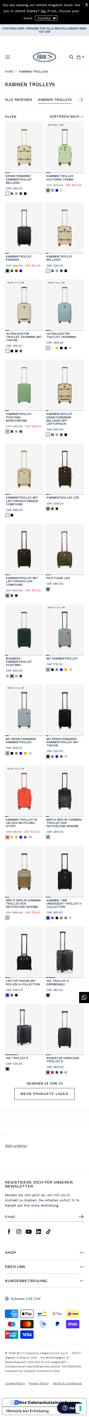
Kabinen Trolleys (55, 99)
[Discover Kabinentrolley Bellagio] (64, 227)
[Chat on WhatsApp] (84, 997)
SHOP (10, 1252)
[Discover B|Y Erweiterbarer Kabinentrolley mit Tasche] (64, 710)
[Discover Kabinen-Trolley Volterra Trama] (64, 147)
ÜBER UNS (15, 1267)
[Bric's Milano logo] (44, 57)
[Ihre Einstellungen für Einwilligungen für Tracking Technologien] (80, 1408)
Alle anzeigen (18, 99)
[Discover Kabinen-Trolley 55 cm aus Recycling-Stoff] (24, 791)
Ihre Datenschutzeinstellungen (49, 1402)
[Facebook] (9, 1232)
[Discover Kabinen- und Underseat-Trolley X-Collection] (64, 871)
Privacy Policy (39, 1383)
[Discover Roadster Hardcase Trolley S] (64, 1029)
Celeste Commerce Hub (42, 1371)
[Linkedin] (39, 1232)
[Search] (71, 57)
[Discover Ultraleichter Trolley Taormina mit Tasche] (24, 305)
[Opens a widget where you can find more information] (70, 1408)
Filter (10, 117)
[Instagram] (19, 1232)
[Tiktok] (48, 1232)
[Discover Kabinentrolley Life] (64, 469)
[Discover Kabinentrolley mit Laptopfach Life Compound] (24, 549)
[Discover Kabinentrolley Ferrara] (24, 227)
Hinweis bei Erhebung (27, 1410)
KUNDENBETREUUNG (26, 1281)
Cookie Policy (15, 1383)
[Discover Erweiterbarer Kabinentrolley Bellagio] (24, 147)
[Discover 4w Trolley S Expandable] (64, 952)
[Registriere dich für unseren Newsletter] (81, 1217)
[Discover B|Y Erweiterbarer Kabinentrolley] (24, 710)
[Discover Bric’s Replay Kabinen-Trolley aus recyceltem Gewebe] (64, 791)
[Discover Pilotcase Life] (64, 549)
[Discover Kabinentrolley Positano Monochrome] (24, 385)
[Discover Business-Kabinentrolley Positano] (24, 630)
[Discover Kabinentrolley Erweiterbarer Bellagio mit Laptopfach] (64, 385)
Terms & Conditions (67, 1383)
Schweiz (18, 1299)
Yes (43, 11)
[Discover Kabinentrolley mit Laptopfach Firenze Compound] (24, 469)
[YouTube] (29, 1232)
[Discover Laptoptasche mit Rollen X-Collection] (24, 952)
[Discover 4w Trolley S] (24, 1029)
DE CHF (34, 1299)
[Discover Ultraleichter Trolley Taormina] (64, 305)
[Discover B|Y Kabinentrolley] (64, 630)
